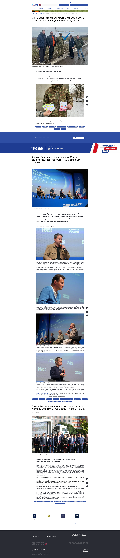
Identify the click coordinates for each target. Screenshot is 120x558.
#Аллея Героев (57, 501)
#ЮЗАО (45, 126)
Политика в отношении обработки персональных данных (41, 553)
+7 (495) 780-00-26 (79, 535)
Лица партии (41, 8)
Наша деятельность (49, 8)
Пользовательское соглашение (37, 551)
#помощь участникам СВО (72, 126)
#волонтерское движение (60, 503)
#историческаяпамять (66, 501)
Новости (44, 13)
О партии (33, 8)
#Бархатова (43, 501)
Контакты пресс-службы (51, 536)
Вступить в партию (85, 8)
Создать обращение (79, 137)
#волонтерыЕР (52, 126)
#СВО (82, 126)
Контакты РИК (36, 536)
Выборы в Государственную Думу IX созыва (44, 393)
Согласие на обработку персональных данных (39, 554)
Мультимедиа (76, 8)
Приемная (68, 8)
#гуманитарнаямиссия (61, 126)
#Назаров (36, 501)
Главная (33, 13)
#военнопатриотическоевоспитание (79, 501)
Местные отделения (60, 8)
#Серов (38, 126)
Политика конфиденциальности (37, 552)
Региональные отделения (64, 533)
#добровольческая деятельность (54, 401)
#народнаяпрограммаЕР (67, 401)
